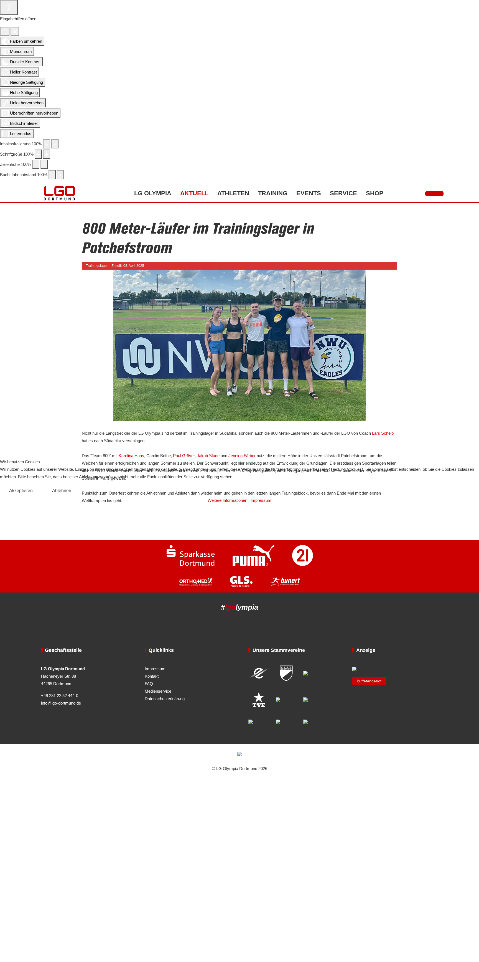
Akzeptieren (21, 490)
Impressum (261, 500)
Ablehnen (61, 490)
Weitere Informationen (227, 500)
